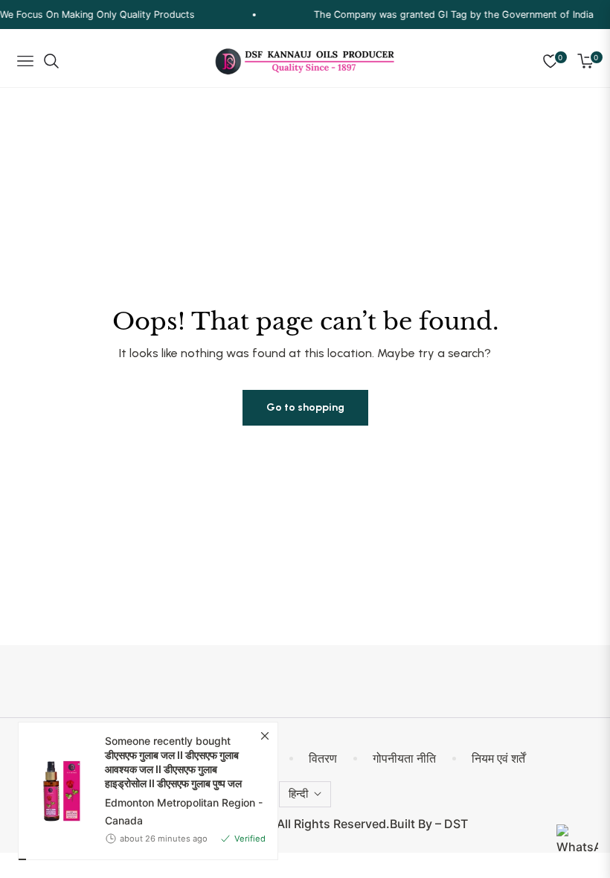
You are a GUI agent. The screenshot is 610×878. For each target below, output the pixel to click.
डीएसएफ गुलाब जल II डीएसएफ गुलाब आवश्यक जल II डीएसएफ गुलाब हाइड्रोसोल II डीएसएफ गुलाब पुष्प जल (173, 758)
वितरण (323, 758)
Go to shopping (305, 407)
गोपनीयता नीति (404, 758)
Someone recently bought (173, 751)
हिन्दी (298, 794)
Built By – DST (429, 823)
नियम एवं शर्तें (498, 758)
